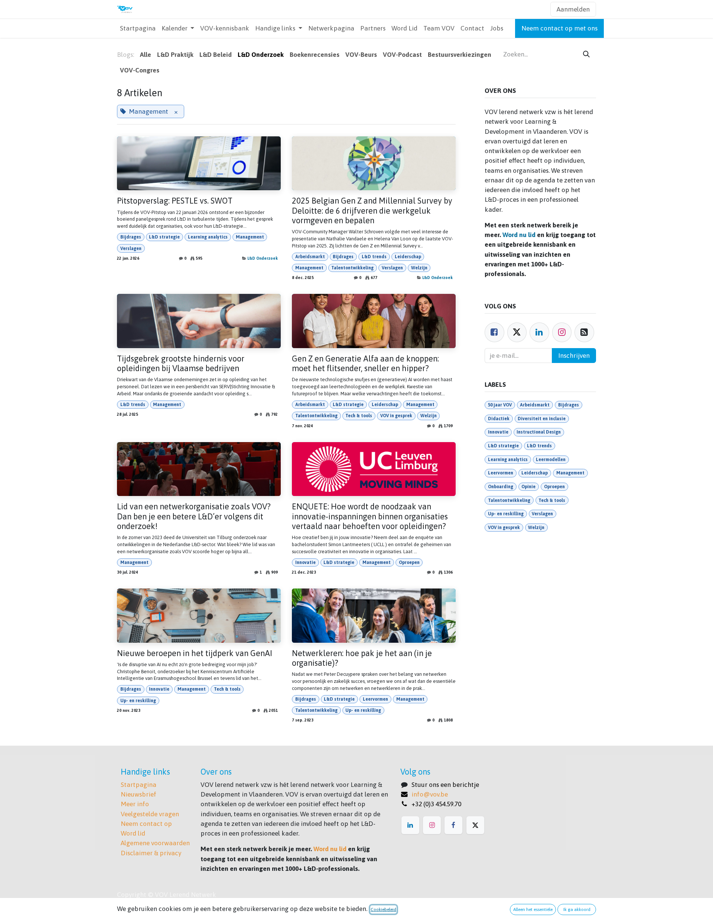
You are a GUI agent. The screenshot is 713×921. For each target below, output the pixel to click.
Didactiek (498, 418)
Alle (145, 54)
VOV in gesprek (396, 415)
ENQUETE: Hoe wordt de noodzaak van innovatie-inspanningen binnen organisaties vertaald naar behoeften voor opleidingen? (370, 516)
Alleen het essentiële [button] (533, 909)
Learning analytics (208, 237)
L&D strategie (164, 237)
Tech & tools (358, 415)
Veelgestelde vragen (150, 814)
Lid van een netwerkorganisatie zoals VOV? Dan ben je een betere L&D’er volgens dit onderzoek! (194, 516)
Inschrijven (574, 355)
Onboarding (500, 486)
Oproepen (409, 562)
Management (250, 237)
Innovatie (305, 562)
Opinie (528, 486)
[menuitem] (138, 28)
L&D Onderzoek (262, 258)
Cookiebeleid (383, 909)
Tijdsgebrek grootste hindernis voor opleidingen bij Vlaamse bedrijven (180, 363)
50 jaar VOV (500, 405)
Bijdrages (130, 237)
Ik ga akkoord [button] (576, 909)
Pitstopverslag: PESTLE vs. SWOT (174, 200)
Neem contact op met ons (559, 28)
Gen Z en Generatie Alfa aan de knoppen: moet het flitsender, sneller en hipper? (365, 363)
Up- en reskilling (138, 700)
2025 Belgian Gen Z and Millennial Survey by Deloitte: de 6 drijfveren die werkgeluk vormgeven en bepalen (372, 210)
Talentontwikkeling (352, 267)
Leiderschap (408, 256)
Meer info (135, 804)
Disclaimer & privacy (151, 853)
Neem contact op (146, 823)
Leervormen (375, 699)
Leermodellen (551, 459)
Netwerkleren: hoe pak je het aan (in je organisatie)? (362, 658)
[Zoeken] (586, 54)
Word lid (133, 833)
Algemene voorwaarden (155, 843)
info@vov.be (429, 794)
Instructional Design (539, 432)
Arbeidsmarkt (310, 256)
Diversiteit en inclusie (542, 418)
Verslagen (130, 248)
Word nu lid (518, 235)
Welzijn (419, 267)
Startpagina (138, 784)
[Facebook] (494, 332)
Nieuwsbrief (138, 794)
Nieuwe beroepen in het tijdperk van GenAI (194, 653)
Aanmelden (573, 9)
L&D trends (374, 256)
